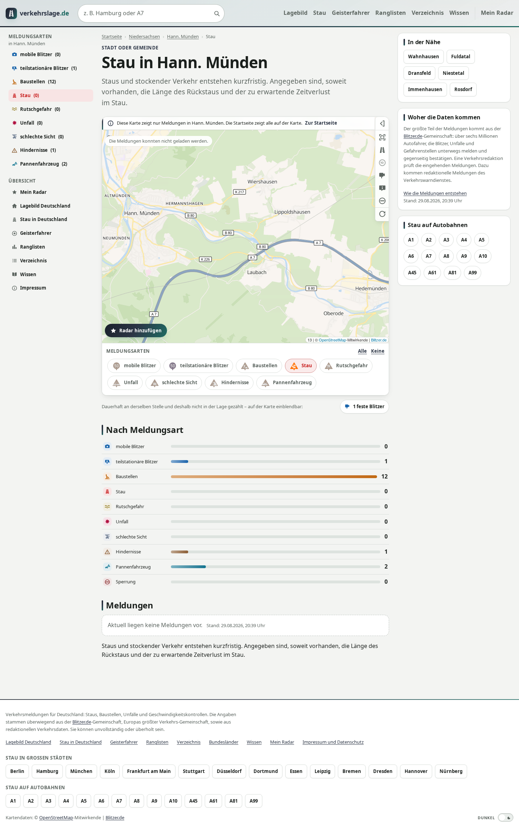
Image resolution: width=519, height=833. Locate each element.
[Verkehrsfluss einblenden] (382, 150)
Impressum (33, 288)
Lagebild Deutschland (45, 206)
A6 (411, 256)
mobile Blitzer (40, 54)
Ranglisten (390, 13)
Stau (319, 13)
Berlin (17, 771)
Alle (362, 351)
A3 (446, 240)
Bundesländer (223, 742)
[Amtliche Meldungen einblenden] (382, 188)
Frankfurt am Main (149, 771)
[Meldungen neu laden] (382, 213)
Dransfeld (419, 73)
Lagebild (296, 13)
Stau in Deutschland (43, 219)
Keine (377, 351)
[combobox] (151, 13)
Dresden (383, 771)
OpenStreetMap (332, 340)
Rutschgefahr (40, 109)
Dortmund (265, 771)
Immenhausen (425, 89)
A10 (483, 256)
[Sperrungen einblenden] (382, 201)
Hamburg (47, 771)
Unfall (31, 123)
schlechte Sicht (42, 136)
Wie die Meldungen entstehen (435, 193)
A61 (432, 272)
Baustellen (38, 81)
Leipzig (322, 771)
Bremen (351, 771)
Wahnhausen (423, 56)
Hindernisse (38, 150)
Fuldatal (460, 56)
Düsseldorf (229, 771)
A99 (473, 272)
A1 (411, 240)
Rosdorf (463, 89)
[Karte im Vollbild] (382, 137)
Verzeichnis (428, 13)
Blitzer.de (379, 340)
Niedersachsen (144, 36)
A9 (464, 256)
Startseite (112, 36)
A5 (481, 240)
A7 (428, 256)
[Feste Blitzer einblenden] (382, 175)
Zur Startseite (321, 123)
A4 (464, 240)
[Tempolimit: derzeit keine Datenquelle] (382, 162)
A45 (412, 272)
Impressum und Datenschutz (333, 742)
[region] (245, 230)
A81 (452, 272)
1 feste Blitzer (368, 406)
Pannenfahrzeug (43, 164)
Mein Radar (497, 13)
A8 (446, 256)
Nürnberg (451, 771)
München (81, 771)
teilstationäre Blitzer (48, 68)
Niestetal (453, 73)
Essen (296, 771)
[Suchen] (216, 13)
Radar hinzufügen (140, 330)
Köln (110, 771)
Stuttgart (194, 771)
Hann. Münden (183, 36)
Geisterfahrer (351, 13)
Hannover (416, 771)
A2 (428, 240)
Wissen (459, 13)
